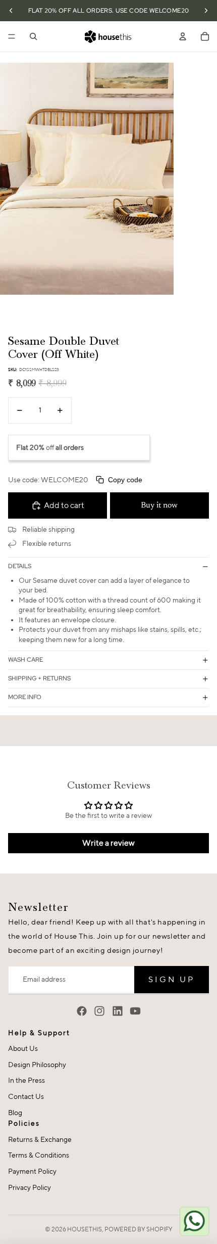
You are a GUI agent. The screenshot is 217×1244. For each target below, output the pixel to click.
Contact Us (26, 1096)
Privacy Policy (29, 1187)
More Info (24, 697)
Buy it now (159, 505)
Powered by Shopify (138, 1229)
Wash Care (25, 660)
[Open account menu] (183, 36)
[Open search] (33, 36)
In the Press (26, 1080)
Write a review (108, 843)
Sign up (171, 979)
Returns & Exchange (40, 1139)
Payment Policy (32, 1171)
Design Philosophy (37, 1065)
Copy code (125, 480)
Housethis (84, 1229)
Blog (15, 1113)
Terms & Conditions (38, 1155)
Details (19, 566)
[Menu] (11, 36)
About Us (23, 1048)
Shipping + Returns (39, 678)
